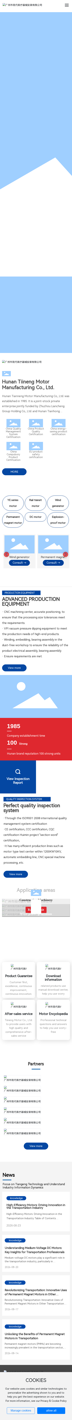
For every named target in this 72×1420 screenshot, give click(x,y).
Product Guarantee (18, 976)
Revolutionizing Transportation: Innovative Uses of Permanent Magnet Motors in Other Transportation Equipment (36, 1294)
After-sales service (19, 1014)
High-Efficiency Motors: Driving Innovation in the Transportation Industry (35, 1206)
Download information (53, 977)
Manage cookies (21, 1410)
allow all (51, 1410)
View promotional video (54, 781)
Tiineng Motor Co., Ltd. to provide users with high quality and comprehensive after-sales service (19, 1028)
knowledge (16, 1198)
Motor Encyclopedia (53, 1014)
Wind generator (19, 557)
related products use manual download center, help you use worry (53, 989)
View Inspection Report (18, 781)
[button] (6, 554)
